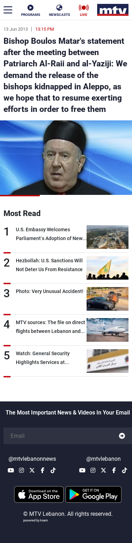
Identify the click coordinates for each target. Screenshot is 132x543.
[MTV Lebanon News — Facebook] (42, 470)
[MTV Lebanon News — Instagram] (21, 470)
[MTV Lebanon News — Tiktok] (53, 470)
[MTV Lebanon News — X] (32, 470)
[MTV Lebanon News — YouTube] (11, 470)
